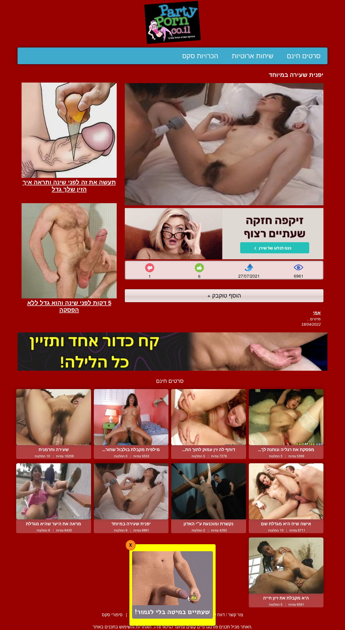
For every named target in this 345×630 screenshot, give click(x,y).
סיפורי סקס (112, 614)
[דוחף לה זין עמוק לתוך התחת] (208, 417)
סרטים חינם (303, 56)
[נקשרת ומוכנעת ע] (208, 491)
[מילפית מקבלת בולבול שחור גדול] (131, 417)
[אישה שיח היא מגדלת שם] (286, 491)
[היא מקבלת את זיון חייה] (286, 565)
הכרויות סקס (200, 56)
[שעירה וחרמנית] (53, 417)
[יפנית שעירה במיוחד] (131, 491)
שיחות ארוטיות (252, 56)
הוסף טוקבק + (224, 295)
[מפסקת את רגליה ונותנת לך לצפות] (286, 417)
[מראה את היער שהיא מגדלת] (53, 491)
